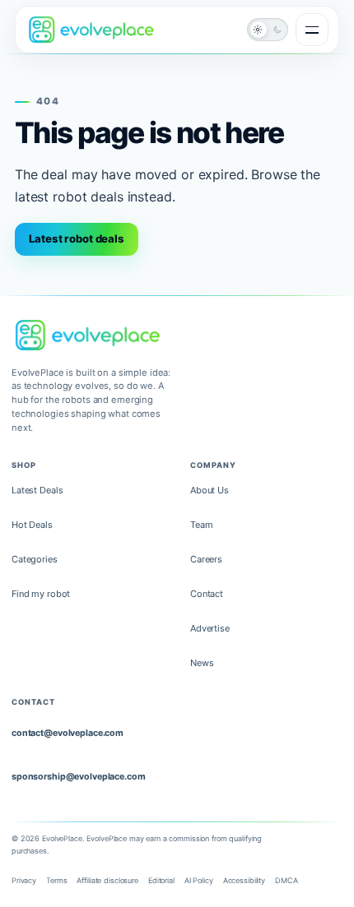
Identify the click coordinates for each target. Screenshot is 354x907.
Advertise (210, 628)
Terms (56, 880)
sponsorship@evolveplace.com (79, 776)
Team (201, 524)
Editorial (161, 880)
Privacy (24, 880)
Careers (206, 559)
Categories (35, 559)
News (202, 663)
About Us (209, 490)
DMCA (286, 880)
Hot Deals (32, 524)
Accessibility (244, 880)
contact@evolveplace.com (67, 733)
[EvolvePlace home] (91, 29)
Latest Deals (37, 490)
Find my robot (41, 593)
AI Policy (198, 880)
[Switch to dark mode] (267, 29)
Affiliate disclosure (107, 880)
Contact (206, 593)
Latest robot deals (76, 238)
